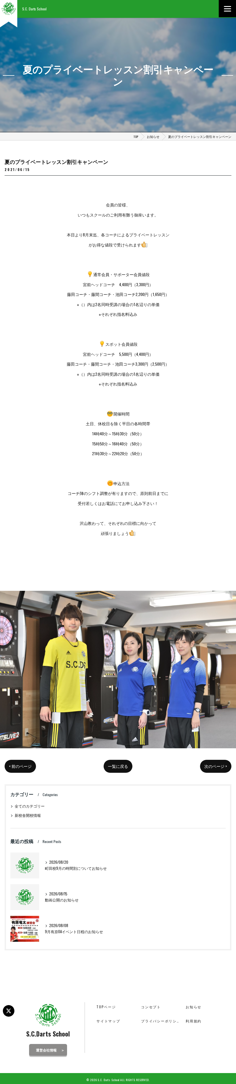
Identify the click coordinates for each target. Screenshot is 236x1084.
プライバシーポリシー (161, 1020)
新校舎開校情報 (28, 815)
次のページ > (215, 766)
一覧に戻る (118, 766)
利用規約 (193, 1020)
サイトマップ (108, 1020)
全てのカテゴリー (30, 806)
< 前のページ (20, 766)
